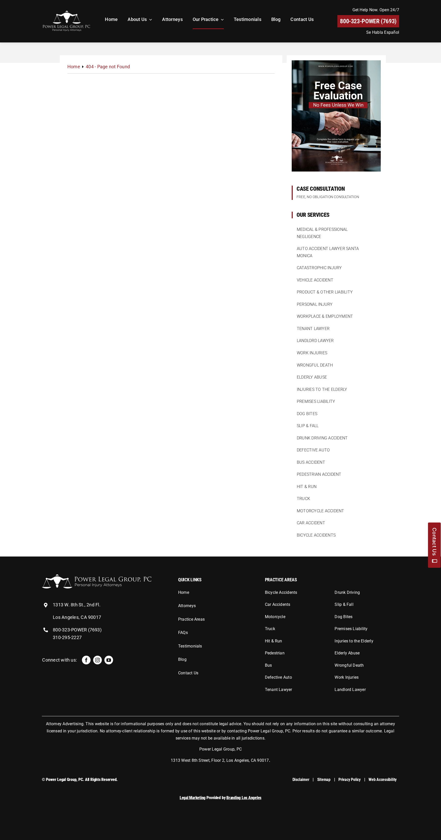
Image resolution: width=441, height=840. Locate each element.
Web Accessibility (383, 779)
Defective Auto (313, 450)
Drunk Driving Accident (322, 438)
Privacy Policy (349, 779)
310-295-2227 (67, 637)
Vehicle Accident (315, 280)
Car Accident (311, 522)
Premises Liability (316, 401)
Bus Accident (311, 462)
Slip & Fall (308, 425)
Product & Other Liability (325, 292)
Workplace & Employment (325, 316)
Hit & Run (306, 486)
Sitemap (323, 779)
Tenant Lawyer (313, 328)
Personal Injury (315, 304)
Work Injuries (312, 352)
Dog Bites (307, 413)
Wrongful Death (315, 365)
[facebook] (86, 660)
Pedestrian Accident (319, 474)
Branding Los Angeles (243, 797)
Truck (303, 498)
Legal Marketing (192, 797)
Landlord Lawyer (315, 340)
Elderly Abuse (312, 377)
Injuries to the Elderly (322, 389)
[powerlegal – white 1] (66, 11)
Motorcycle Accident (320, 510)
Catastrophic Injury (319, 267)
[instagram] (97, 660)
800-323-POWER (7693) (77, 629)
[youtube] (108, 660)
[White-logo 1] (96, 576)
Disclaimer (300, 779)
